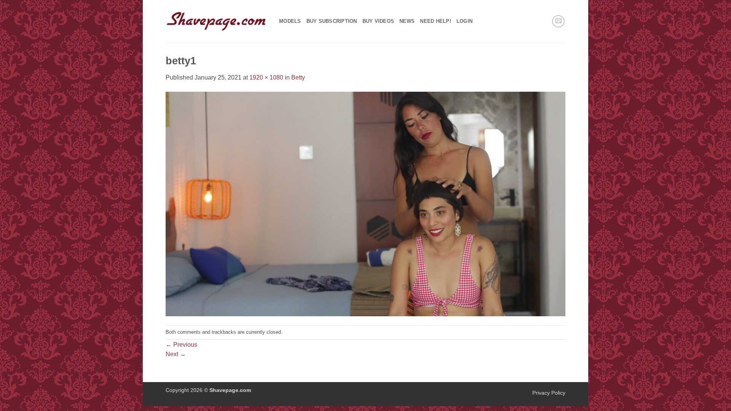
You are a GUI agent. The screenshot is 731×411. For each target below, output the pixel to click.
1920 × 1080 (266, 77)
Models (290, 21)
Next (176, 354)
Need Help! (435, 21)
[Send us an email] (558, 21)
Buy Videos (378, 21)
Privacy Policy (548, 393)
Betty (298, 77)
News (407, 21)
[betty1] (365, 203)
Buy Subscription (331, 21)
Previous (181, 344)
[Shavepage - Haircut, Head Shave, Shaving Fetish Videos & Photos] (217, 21)
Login (464, 21)
